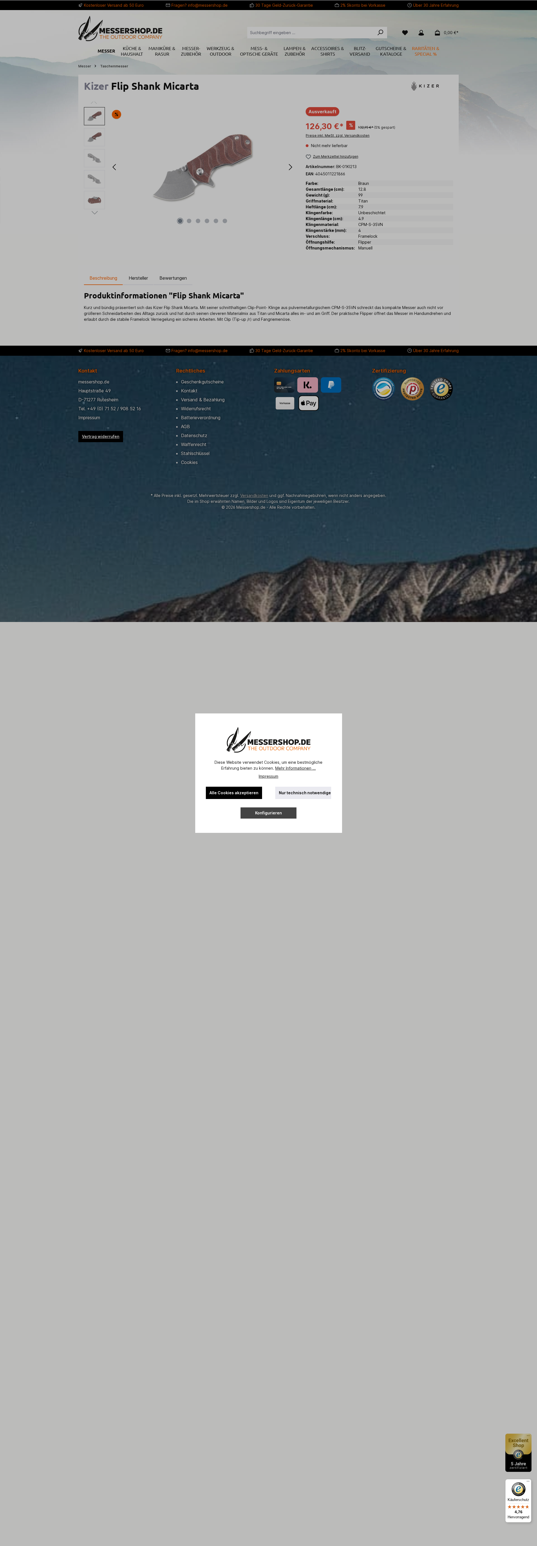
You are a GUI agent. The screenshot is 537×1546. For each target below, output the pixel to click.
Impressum (268, 776)
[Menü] (528, 1482)
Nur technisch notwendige (305, 792)
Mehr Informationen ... (295, 768)
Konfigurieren (268, 812)
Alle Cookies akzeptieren (233, 792)
